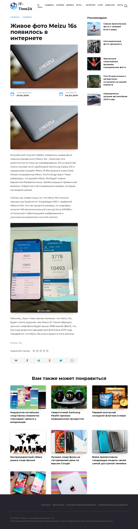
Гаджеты (49, 5)
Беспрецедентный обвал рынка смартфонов (26, 459)
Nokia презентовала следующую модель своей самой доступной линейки (109, 460)
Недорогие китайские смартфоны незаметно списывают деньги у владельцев (24, 417)
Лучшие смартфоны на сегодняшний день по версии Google (65, 460)
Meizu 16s (17, 343)
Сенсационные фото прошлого (112, 42)
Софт (100, 5)
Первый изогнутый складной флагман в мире (109, 414)
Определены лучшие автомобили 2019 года (115, 96)
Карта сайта (58, 504)
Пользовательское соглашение (113, 504)
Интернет (91, 5)
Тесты (120, 5)
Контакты (46, 504)
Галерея (60, 5)
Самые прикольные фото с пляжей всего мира (114, 26)
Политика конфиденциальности (81, 504)
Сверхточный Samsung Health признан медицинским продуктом (67, 415)
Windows (110, 5)
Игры (78, 5)
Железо (70, 5)
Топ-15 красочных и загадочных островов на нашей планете (114, 80)
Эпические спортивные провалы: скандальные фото (114, 63)
